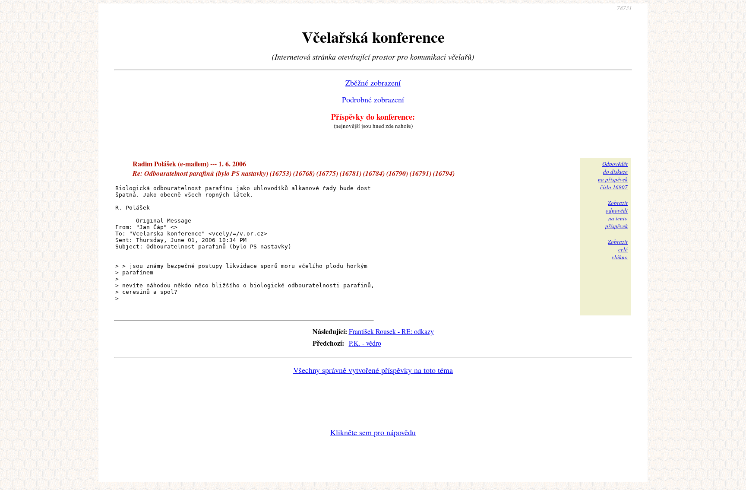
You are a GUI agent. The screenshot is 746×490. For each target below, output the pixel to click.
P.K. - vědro (365, 342)
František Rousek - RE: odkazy (391, 331)
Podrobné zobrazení (373, 99)
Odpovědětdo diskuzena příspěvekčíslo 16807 (613, 175)
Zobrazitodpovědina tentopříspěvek (616, 214)
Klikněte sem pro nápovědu (373, 432)
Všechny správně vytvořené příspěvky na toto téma (373, 370)
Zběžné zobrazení (373, 82)
